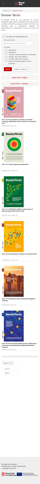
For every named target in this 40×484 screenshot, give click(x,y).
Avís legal (4, 464)
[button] (8, 363)
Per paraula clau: (9, 40)
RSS (24, 466)
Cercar (7, 69)
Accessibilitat (12, 464)
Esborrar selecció (21, 69)
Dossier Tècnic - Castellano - (20, 84)
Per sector (7, 47)
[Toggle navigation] (3, 3)
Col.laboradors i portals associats (12, 466)
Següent (7, 373)
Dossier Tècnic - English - (20, 78)
